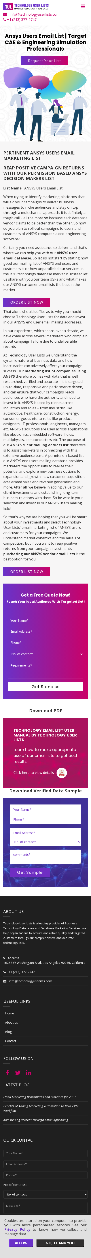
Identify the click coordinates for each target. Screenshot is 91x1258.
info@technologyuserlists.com (34, 14)
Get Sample (30, 872)
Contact (10, 1041)
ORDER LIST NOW (26, 302)
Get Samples (46, 686)
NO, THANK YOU (60, 1243)
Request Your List (44, 60)
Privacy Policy (17, 1229)
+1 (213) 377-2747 (21, 19)
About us (11, 1022)
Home (9, 1013)
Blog (8, 1032)
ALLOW (21, 1243)
